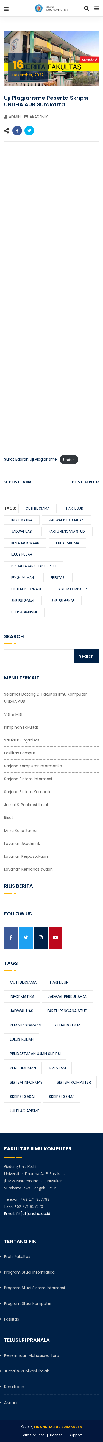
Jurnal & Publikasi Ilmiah (26, 804)
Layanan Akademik (22, 843)
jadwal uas (21, 531)
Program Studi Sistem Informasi (34, 1288)
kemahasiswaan (25, 543)
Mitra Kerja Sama (20, 830)
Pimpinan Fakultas (21, 727)
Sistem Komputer (72, 589)
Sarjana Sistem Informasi (28, 779)
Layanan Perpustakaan (26, 856)
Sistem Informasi (26, 589)
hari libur (74, 508)
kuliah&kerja (67, 543)
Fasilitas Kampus (20, 753)
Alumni (10, 1402)
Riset (8, 817)
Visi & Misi (13, 714)
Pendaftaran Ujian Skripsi (33, 566)
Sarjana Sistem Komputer (28, 792)
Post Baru (83, 482)
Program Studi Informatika (29, 1272)
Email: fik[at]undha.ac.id (27, 1213)
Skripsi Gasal (23, 600)
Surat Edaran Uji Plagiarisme (30, 459)
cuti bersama (37, 508)
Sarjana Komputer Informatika (33, 766)
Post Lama (20, 482)
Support (75, 1435)
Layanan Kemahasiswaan (28, 869)
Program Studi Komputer (28, 1303)
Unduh (69, 459)
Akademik (39, 117)
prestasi (58, 577)
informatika (21, 519)
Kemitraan (14, 1387)
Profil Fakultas (17, 1256)
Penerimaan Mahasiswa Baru (31, 1355)
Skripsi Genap (62, 600)
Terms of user (32, 1435)
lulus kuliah (21, 554)
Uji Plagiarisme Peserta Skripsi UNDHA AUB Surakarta (46, 101)
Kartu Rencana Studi (67, 531)
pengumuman (22, 577)
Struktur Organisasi (22, 740)
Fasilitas (11, 1319)
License (56, 1435)
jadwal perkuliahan (66, 519)
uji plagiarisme (24, 612)
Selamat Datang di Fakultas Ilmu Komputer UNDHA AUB (45, 697)
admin (15, 117)
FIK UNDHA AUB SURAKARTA (58, 1426)
